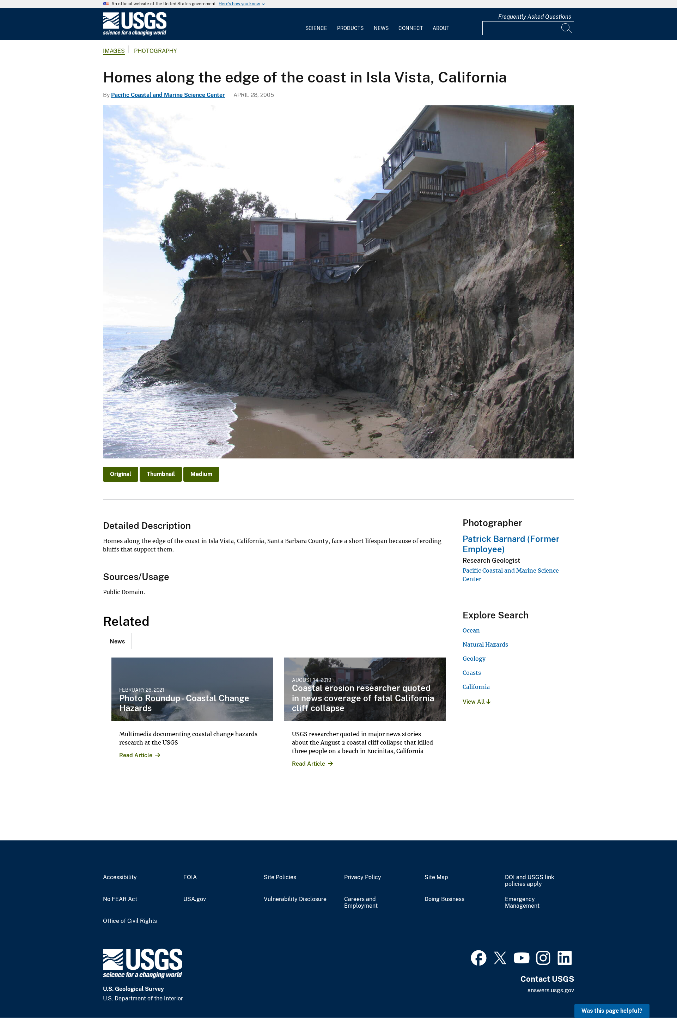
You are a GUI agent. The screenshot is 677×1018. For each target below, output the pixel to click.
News (381, 28)
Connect (410, 28)
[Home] (134, 34)
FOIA (190, 877)
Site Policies (280, 877)
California (476, 686)
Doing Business (444, 899)
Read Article (135, 755)
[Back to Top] (651, 992)
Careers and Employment (361, 902)
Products (350, 28)
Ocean (471, 630)
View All (474, 701)
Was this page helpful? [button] (611, 1010)
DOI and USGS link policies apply (529, 880)
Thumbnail (161, 474)
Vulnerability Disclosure (295, 899)
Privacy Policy (362, 877)
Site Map (436, 877)
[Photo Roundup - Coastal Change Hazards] (192, 689)
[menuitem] (316, 24)
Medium (201, 474)
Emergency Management (522, 902)
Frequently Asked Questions (534, 16)
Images (114, 51)
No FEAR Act (120, 899)
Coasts (472, 672)
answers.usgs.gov (550, 990)
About (441, 28)
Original (120, 474)
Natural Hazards (485, 644)
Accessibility (120, 877)
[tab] (117, 641)
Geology (474, 658)
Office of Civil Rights (130, 921)
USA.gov (194, 899)
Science (316, 28)
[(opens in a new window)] (478, 957)
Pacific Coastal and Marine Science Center (168, 95)
